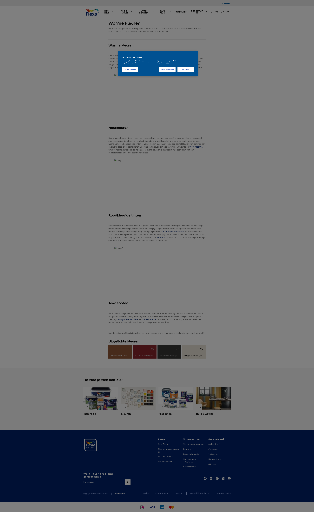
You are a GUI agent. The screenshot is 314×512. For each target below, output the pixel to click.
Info (167, 63)
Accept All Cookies (167, 69)
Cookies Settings (130, 69)
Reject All (185, 69)
